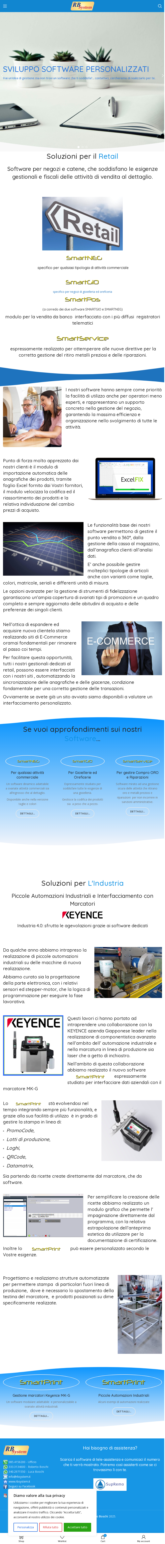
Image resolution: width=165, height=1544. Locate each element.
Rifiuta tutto (50, 1527)
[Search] (160, 6)
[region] (52, 1512)
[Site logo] (82, 6)
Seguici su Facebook (22, 1486)
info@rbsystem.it (20, 1477)
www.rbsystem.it (19, 1481)
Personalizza (25, 1527)
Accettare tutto (77, 1527)
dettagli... (27, 813)
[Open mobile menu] (5, 6)
